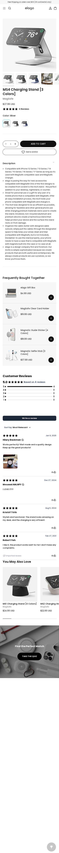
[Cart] (55, 8)
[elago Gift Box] (11, 292)
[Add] (51, 297)
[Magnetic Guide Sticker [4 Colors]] (11, 334)
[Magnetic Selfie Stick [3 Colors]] (11, 355)
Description (9, 163)
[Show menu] (4, 8)
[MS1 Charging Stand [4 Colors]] (20, 584)
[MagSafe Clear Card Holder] (11, 313)
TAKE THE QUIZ (29, 656)
